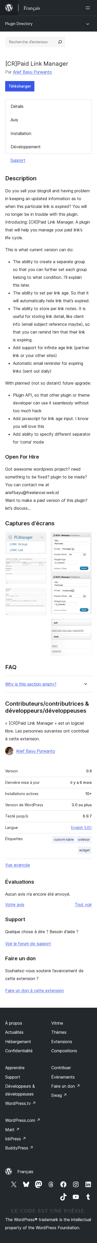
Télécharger (20, 86)
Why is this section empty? (30, 684)
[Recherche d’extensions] (60, 42)
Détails (17, 106)
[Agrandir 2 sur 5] (39, 565)
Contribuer (61, 1067)
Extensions (61, 1041)
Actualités (14, 1032)
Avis (14, 119)
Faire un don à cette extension (34, 990)
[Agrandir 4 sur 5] (84, 539)
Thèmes (58, 1032)
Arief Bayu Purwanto (32, 72)
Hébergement (18, 1041)
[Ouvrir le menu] (88, 8)
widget (84, 850)
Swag (59, 1095)
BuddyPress (19, 1147)
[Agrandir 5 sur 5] (84, 625)
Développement (26, 146)
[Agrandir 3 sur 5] (39, 595)
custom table (64, 839)
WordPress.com (22, 1120)
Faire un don (65, 1086)
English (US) (81, 827)
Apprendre (15, 1067)
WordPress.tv (20, 1103)
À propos (13, 1023)
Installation (21, 133)
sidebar (84, 839)
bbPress (15, 1138)
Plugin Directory (19, 23)
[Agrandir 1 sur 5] (39, 539)
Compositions (64, 1050)
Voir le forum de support (28, 943)
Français (25, 1171)
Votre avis (14, 904)
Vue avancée (17, 864)
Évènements (63, 1077)
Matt (12, 1129)
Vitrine (57, 1023)
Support (17, 160)
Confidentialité (19, 1050)
